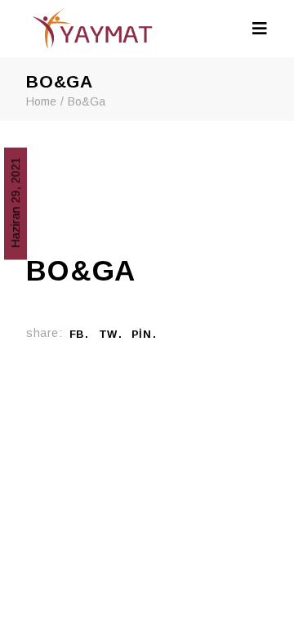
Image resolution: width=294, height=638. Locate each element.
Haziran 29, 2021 (15, 202)
